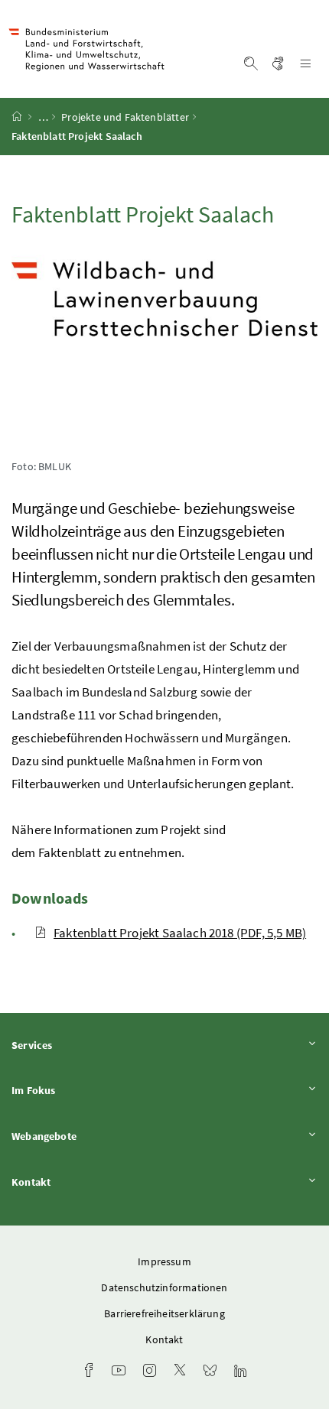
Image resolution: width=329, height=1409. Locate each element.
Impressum (164, 1261)
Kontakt (73, 1181)
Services (74, 1044)
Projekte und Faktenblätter (125, 117)
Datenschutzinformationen (164, 1287)
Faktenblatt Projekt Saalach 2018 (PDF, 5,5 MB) (180, 932)
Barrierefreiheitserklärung (164, 1313)
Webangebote (86, 1135)
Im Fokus (75, 1090)
